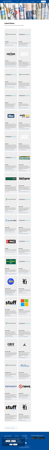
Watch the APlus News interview (9, 231)
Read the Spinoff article (8, 399)
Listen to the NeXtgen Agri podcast (24, 128)
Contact (38, 1)
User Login (43, 1)
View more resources (10, 428)
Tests (17, 1)
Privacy (29, 447)
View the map (7, 191)
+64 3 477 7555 (24, 438)
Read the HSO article (8, 128)
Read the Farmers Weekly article (9, 149)
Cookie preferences (21, 447)
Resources (32, 1)
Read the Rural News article (23, 87)
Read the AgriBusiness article (23, 357)
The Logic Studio (26, 446)
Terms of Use (26, 447)
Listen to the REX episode (22, 66)
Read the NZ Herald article (22, 420)
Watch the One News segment (23, 397)
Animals (22, 1)
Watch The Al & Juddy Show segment (10, 273)
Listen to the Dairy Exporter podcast (24, 191)
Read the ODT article (8, 356)
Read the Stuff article (8, 315)
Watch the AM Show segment (9, 294)
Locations (27, 1)
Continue (15, 444)
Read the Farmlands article (22, 170)
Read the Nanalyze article (22, 378)
